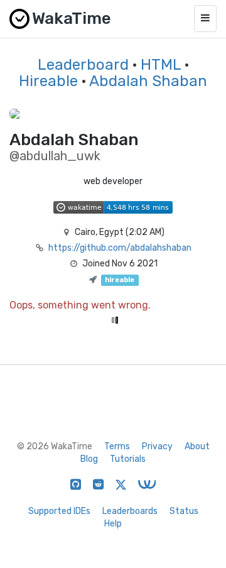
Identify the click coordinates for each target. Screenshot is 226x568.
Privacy (157, 446)
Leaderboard (83, 65)
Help (113, 523)
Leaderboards (130, 511)
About (197, 446)
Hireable (48, 81)
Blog (89, 459)
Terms (117, 446)
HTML (161, 65)
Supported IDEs (59, 511)
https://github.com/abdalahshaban (119, 248)
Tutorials (128, 459)
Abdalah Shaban (148, 81)
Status (184, 511)
